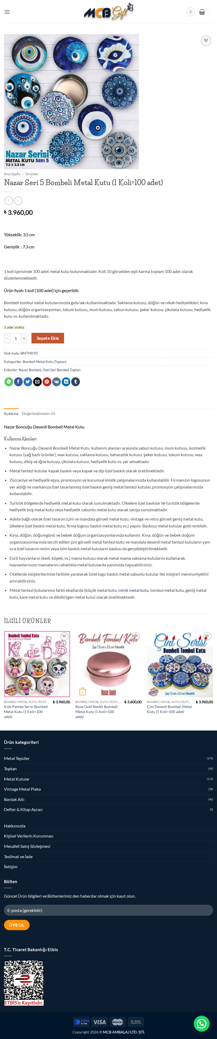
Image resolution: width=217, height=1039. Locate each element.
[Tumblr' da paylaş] (75, 381)
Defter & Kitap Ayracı (23, 809)
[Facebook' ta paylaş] (18, 381)
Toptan (10, 768)
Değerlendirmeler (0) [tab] (38, 413)
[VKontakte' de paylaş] (56, 381)
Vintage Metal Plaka (22, 788)
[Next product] (8, 200)
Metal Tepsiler (17, 758)
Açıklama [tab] (11, 413)
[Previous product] (18, 200)
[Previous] (4, 680)
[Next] (213, 680)
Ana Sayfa (12, 174)
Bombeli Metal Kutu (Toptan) (44, 362)
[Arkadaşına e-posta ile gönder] (37, 381)
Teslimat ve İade (18, 856)
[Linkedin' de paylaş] (66, 381)
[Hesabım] (190, 12)
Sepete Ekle (48, 338)
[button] (7, 11)
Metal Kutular (17, 778)
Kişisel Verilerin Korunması (28, 835)
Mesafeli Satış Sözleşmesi (27, 846)
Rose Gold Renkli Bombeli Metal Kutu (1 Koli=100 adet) (96, 711)
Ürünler (31, 174)
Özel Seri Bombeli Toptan (61, 370)
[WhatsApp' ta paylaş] (8, 381)
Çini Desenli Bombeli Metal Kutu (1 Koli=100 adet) (169, 709)
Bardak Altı (14, 799)
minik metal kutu (133, 590)
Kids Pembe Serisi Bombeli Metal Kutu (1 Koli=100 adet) (26, 711)
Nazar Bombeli (30, 370)
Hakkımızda (14, 825)
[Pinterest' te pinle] (47, 381)
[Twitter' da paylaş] (28, 381)
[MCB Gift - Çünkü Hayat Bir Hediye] (108, 12)
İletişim (10, 866)
